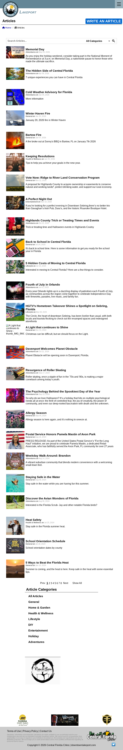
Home (8, 28)
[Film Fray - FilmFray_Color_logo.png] (102, 720)
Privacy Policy (30, 731)
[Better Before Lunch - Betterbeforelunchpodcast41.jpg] (60, 720)
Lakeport (28, 12)
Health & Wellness (40, 613)
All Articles (35, 596)
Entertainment (38, 630)
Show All (77, 583)
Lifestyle (34, 619)
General (33, 601)
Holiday (33, 636)
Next (65, 583)
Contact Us (46, 731)
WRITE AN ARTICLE (104, 21)
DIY (30, 624)
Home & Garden (39, 607)
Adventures (36, 642)
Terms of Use (14, 731)
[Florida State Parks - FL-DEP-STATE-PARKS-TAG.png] (18, 720)
